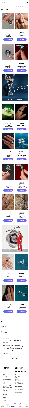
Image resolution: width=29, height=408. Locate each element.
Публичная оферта (7, 389)
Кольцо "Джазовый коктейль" (8, 66)
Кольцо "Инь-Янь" (8, 275)
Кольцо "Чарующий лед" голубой (22, 155)
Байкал (16, 377)
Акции (4, 383)
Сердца (16, 379)
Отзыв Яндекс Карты (10, 353)
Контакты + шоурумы (7, 385)
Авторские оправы (19, 389)
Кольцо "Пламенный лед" (8, 186)
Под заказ (22, 39)
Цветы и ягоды (18, 376)
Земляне (17, 388)
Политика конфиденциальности (7, 387)
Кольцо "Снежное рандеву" (8, 155)
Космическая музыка (19, 380)
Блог (4, 382)
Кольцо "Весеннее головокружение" (22, 186)
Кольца (4, 400)
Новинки (5, 394)
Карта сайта (5, 390)
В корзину (9, 39)
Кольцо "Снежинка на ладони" (21, 307)
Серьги (4, 397)
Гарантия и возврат (7, 379)
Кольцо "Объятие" (8, 215)
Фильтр (3, 7)
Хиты (4, 396)
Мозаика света (18, 386)
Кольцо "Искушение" (8, 125)
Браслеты (5, 401)
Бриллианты (17, 391)
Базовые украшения (19, 385)
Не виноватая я (18, 392)
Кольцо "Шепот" (21, 125)
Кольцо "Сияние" (8, 306)
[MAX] (22, 372)
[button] (12, 358)
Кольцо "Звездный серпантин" (8, 35)
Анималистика (18, 382)
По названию (19, 6)
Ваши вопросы (6, 377)
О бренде (5, 376)
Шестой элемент (19, 383)
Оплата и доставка (7, 380)
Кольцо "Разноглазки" (21, 34)
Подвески (5, 398)
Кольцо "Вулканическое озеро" (21, 66)
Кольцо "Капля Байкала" (21, 275)
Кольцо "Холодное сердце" (21, 216)
